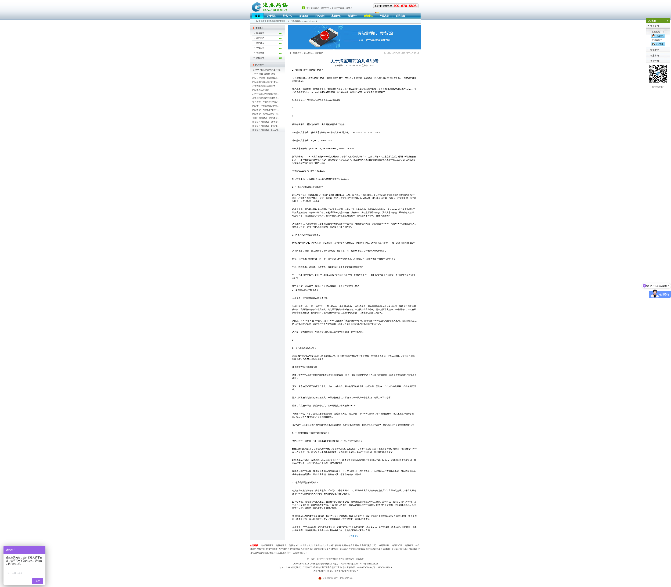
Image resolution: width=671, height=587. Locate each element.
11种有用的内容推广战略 (263, 74)
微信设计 (352, 15)
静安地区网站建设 (374, 549)
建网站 (253, 549)
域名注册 (261, 549)
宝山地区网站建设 (273, 553)
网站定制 (319, 15)
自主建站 (283, 549)
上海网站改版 (383, 545)
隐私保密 (350, 559)
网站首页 (308, 53)
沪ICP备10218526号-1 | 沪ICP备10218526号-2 (335, 571)
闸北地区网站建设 (408, 549)
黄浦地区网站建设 (391, 549)
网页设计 (260, 48)
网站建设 (260, 43)
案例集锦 (336, 15)
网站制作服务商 (333, 545)
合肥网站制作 (294, 549)
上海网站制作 (293, 545)
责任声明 (340, 559)
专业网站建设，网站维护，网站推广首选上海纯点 (329, 8)
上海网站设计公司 (411, 545)
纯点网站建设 (267, 545)
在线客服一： (658, 32)
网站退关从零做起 (260, 90)
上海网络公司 (396, 545)
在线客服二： (658, 40)
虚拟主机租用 (272, 549)
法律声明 (330, 559)
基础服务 (303, 15)
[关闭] (668, 20)
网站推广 (260, 38)
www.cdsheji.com (307, 21)
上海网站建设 (280, 545)
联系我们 (400, 15)
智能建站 (368, 15)
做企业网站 (353, 545)
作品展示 (384, 15)
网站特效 (260, 53)
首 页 (257, 15)
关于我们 (271, 15)
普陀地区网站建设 (322, 549)
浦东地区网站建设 (339, 549)
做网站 (345, 545)
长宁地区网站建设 (356, 549)
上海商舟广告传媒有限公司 (295, 553)
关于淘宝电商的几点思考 (263, 86)
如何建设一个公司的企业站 (264, 102)
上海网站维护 (319, 545)
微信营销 (260, 57)
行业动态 (260, 33)
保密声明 (321, 559)
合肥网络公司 (307, 549)
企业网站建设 (306, 545)
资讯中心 (287, 15)
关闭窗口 (354, 536)
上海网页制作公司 (367, 545)
